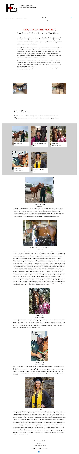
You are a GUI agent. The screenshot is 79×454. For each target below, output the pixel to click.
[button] (25, 18)
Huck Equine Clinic (39, 441)
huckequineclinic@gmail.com (46, 20)
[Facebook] (71, 17)
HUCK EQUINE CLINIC (26, 6)
